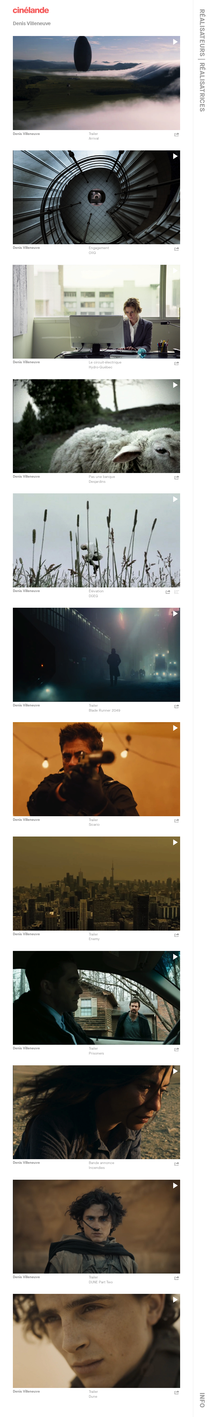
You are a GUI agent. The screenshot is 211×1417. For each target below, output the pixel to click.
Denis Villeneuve (26, 133)
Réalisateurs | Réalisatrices (202, 60)
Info (202, 1400)
